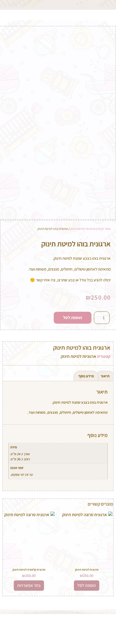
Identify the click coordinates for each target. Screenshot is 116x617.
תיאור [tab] (105, 376)
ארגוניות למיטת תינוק (83, 229)
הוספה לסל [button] (86, 585)
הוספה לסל (72, 317)
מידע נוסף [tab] (86, 376)
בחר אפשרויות (28, 585)
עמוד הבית (104, 229)
